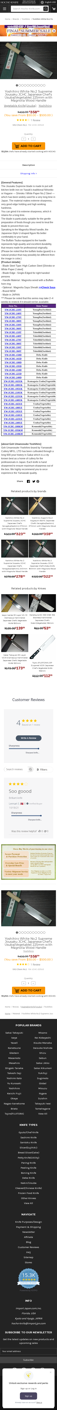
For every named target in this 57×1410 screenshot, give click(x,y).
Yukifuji (42, 1073)
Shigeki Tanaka (14, 1068)
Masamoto (14, 1058)
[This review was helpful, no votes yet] (40, 831)
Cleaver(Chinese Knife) (28, 1188)
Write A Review (28, 738)
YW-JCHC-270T (13, 340)
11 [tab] (44, 85)
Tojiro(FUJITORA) (14, 1113)
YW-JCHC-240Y (13, 313)
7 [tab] (33, 85)
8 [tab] (36, 85)
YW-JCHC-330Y (13, 325)
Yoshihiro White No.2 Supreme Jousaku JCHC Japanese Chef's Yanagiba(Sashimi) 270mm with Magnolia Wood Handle (15, 523)
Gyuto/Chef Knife (28, 1132)
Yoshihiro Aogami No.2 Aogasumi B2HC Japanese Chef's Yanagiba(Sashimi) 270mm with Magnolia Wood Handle (42, 523)
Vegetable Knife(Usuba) (20, 105)
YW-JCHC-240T (13, 336)
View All (42, 1113)
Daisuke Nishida (42, 1048)
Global (42, 1083)
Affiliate (28, 1237)
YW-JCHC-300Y (13, 321)
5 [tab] (28, 85)
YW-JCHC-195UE (13, 411)
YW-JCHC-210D (13, 370)
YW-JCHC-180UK (13, 385)
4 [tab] (25, 85)
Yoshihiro (45, 105)
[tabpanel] (28, 60)
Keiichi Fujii (14, 1093)
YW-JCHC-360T (13, 351)
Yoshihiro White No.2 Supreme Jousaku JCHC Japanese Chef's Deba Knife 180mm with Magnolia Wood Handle (42, 565)
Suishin (42, 1098)
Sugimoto (42, 1078)
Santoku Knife (28, 1142)
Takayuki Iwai (43, 1103)
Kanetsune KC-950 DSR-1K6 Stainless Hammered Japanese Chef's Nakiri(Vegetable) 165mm (42, 619)
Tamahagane (42, 1108)
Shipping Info (27, 173)
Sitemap (28, 1257)
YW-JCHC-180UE (13, 407)
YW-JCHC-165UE (13, 404)
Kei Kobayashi (43, 1037)
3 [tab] (22, 85)
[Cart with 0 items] (54, 9)
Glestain (14, 1053)
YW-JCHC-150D (13, 355)
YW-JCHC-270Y (13, 317)
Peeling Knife (28, 1167)
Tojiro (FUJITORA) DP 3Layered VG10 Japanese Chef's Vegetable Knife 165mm (42, 667)
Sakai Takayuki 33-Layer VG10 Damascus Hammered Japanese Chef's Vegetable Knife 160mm (15, 659)
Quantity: (28, 134)
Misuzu (42, 1088)
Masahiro (14, 1063)
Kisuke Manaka (43, 1042)
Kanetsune (14, 1048)
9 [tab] (39, 85)
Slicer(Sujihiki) (28, 1147)
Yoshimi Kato (14, 1078)
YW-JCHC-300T (13, 343)
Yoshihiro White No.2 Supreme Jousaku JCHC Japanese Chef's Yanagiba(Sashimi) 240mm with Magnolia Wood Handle (15, 565)
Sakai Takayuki (14, 1032)
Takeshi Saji (14, 1073)
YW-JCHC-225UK (13, 396)
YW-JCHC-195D (13, 366)
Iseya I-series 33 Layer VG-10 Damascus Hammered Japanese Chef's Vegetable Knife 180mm (14, 619)
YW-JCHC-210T (13, 332)
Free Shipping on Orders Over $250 (29, 2)
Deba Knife (28, 1177)
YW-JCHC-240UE (13, 422)
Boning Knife (28, 1172)
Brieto (14, 1108)
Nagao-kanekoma (14, 1103)
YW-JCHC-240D (13, 377)
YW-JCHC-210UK (13, 392)
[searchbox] (16, 769)
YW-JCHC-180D (13, 362)
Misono (42, 1032)
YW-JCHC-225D (13, 374)
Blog (28, 1242)
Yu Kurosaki (14, 1083)
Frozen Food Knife (28, 1193)
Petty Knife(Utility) (28, 1157)
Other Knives (28, 1198)
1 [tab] (17, 85)
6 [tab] (30, 85)
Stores (28, 1262)
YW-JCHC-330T (13, 347)
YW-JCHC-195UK (13, 389)
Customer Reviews (28, 1247)
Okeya (14, 1098)
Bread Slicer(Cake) (28, 1152)
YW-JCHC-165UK (13, 381)
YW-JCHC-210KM (13, 434)
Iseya (14, 1037)
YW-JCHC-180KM (13, 426)
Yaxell (14, 1042)
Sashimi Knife (29, 1137)
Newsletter (28, 1232)
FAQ (28, 1252)
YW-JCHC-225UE (13, 419)
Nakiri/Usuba (28, 1183)
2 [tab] (20, 85)
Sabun (43, 1058)
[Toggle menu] (4, 9)
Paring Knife (28, 1162)
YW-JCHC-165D (13, 358)
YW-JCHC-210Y (13, 309)
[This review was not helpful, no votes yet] (45, 831)
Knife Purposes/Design (28, 1221)
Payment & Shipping (28, 1227)
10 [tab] (41, 85)
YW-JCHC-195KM (13, 430)
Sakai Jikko (42, 1063)
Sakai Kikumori (43, 1068)
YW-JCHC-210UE (13, 415)
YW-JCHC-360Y (13, 328)
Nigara (43, 1093)
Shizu (42, 1053)
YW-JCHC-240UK (13, 400)
